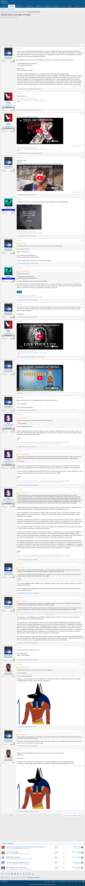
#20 (82, 750)
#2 (82, 93)
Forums (11, 6)
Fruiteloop (8, 869)
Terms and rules (62, 881)
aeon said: (20, 567)
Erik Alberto (77, 848)
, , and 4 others (28, 559)
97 (63, 857)
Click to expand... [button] (50, 614)
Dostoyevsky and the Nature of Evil (17, 862)
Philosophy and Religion (24, 848)
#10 (82, 361)
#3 (82, 114)
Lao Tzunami (9, 848)
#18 (82, 664)
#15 (82, 564)
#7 (82, 268)
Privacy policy (70, 881)
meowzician (8, 864)
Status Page (47, 881)
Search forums (11, 9)
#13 (82, 451)
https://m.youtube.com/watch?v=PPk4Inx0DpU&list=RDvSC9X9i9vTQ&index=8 (39, 164)
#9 (82, 321)
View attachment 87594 (23, 249)
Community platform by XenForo (42, 884)
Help (76, 881)
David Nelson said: (22, 271)
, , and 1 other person (30, 110)
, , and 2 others (30, 153)
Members (39, 6)
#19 (82, 731)
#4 (82, 157)
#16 (82, 597)
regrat (78, 853)
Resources (30, 6)
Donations (57, 6)
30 (63, 867)
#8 (82, 304)
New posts (3, 9)
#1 (82, 48)
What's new (19, 6)
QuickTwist (8, 853)
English (6, 881)
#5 (82, 199)
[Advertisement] (42, 31)
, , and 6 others (29, 811)
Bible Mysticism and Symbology (16, 867)
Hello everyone (15, 857)
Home (4, 6)
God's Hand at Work (12, 852)
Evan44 (7, 858)
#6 (82, 240)
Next (11, 45)
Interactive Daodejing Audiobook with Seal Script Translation (25, 847)
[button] (7, 6)
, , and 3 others (29, 660)
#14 (82, 489)
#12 (82, 414)
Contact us (54, 881)
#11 (82, 397)
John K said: (20, 243)
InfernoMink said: (22, 734)
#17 (82, 647)
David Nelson (5, 17)
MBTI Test (48, 6)
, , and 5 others (30, 89)
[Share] (80, 48)
